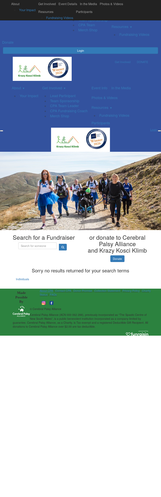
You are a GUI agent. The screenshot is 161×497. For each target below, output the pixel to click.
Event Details (68, 4)
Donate (117, 259)
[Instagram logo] (44, 302)
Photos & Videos (111, 4)
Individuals (22, 279)
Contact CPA (63, 291)
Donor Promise (82, 291)
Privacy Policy (131, 291)
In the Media (88, 4)
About (15, 4)
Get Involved (47, 4)
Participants (84, 11)
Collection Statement (107, 291)
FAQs (53, 294)
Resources (45, 11)
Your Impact (27, 10)
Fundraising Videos (59, 17)
